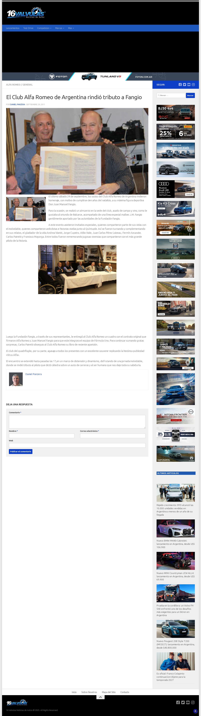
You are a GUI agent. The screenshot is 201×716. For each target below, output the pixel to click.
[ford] (176, 259)
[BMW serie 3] (176, 404)
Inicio (74, 692)
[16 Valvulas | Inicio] (26, 13)
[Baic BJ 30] (176, 120)
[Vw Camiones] (176, 335)
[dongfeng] (176, 158)
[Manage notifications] (195, 711)
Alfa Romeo (13, 84)
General (28, 84)
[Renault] (176, 369)
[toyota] (176, 354)
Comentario (15, 412)
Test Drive (28, 28)
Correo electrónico (89, 431)
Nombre (13, 431)
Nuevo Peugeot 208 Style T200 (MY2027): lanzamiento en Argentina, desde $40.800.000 (176, 644)
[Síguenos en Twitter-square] (184, 84)
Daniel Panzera (17, 104)
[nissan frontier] (176, 423)
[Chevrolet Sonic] (176, 316)
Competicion (43, 28)
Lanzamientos (12, 28)
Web (11, 441)
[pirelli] (176, 139)
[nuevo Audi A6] (176, 197)
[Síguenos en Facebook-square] (180, 84)
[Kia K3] (176, 216)
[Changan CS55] (176, 176)
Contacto (124, 692)
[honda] (176, 277)
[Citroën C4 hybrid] (176, 461)
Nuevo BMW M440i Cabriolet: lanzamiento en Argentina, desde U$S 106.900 (176, 543)
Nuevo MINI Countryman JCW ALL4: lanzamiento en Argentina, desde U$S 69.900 (176, 576)
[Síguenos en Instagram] (193, 84)
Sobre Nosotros (89, 692)
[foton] (100, 76)
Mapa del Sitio (109, 692)
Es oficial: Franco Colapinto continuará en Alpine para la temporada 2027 (171, 676)
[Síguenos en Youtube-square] (188, 84)
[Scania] (176, 297)
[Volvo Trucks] (176, 442)
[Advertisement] (100, 52)
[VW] (176, 235)
